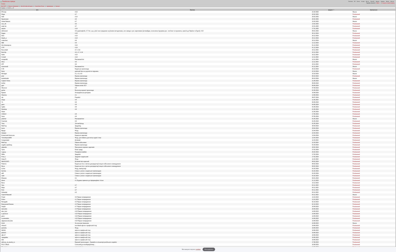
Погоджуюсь (208, 249)
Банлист (58, 6)
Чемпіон (383, 1)
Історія (362, 1)
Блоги (358, 1)
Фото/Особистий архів (26, 6)
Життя (367, 1)
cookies (198, 249)
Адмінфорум (50, 6)
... (12, 8)
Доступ (392, 1)
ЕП (354, 1)
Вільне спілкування (13, 6)
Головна (3, 3)
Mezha (387, 1)
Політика (350, 1)
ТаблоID (372, 1)
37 (13, 8)
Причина (192, 10)
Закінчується (373, 10)
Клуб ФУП (3, 6)
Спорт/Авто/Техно (39, 6)
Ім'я (37, 10)
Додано (330, 10)
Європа (377, 1)
